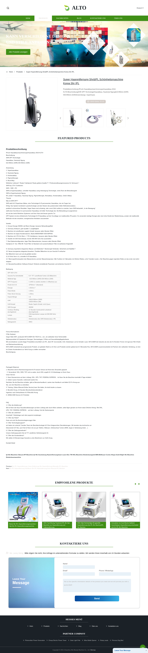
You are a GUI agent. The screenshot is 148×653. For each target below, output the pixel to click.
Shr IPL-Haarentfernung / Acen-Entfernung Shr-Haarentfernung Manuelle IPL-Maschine (40, 466)
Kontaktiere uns (98, 18)
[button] (8, 8)
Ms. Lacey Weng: (17, 553)
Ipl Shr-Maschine (12, 455)
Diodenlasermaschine (13, 457)
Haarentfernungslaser (54, 455)
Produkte (43, 18)
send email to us (97, 101)
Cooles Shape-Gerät (113, 455)
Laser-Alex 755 (67, 455)
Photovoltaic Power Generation (35, 640)
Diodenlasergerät (89, 455)
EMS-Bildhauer (100, 455)
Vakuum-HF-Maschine (25, 455)
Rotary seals (104, 640)
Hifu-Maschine (78, 455)
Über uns (118, 18)
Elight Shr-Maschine (127, 455)
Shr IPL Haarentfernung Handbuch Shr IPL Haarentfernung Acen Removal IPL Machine (37, 468)
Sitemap (93, 650)
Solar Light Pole (75, 640)
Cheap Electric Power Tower (57, 640)
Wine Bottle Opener (90, 640)
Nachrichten (62, 18)
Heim (28, 18)
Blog (79, 18)
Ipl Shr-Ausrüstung (40, 455)
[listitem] (74, 117)
